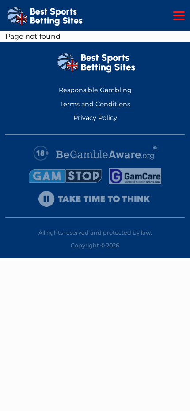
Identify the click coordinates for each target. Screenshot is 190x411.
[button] (179, 16)
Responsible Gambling (95, 90)
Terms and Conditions (95, 104)
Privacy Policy (95, 118)
